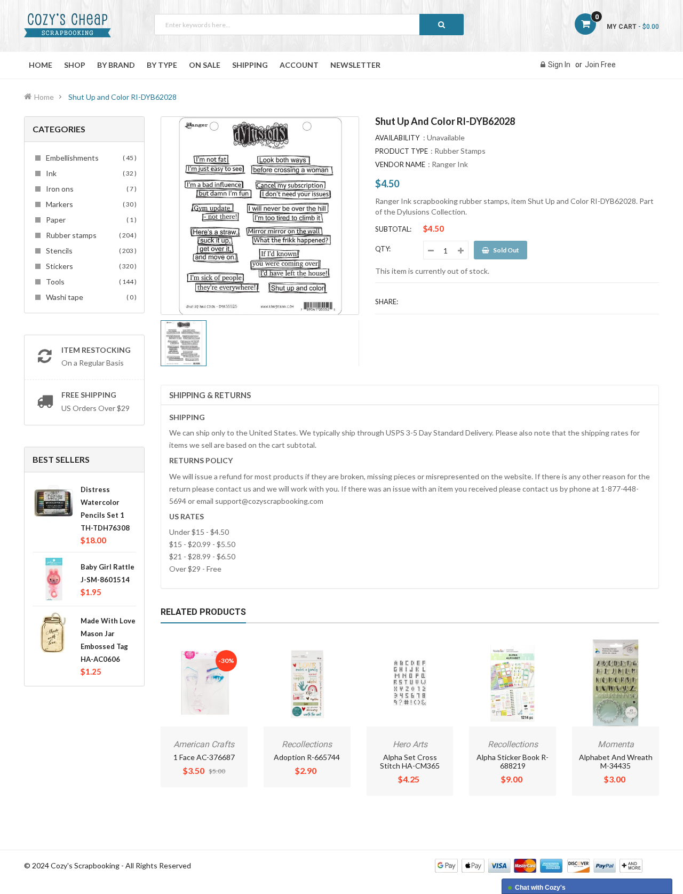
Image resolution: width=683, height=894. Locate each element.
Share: (386, 301)
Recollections (307, 744)
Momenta (616, 744)
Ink (89, 173)
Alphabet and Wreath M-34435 (616, 761)
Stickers (89, 266)
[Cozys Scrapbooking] (538, 864)
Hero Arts (410, 744)
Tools (89, 281)
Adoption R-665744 (307, 757)
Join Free (600, 64)
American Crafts (203, 744)
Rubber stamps (89, 235)
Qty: (383, 248)
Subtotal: (393, 229)
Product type (401, 151)
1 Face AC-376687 (204, 757)
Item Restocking (96, 349)
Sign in (559, 64)
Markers (89, 204)
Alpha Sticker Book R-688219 (512, 761)
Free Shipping (88, 394)
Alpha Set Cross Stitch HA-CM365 (410, 761)
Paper (89, 219)
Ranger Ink (450, 164)
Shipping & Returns (210, 395)
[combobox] (309, 24)
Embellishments (89, 157)
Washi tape (89, 297)
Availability (397, 137)
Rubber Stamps (460, 150)
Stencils (89, 250)
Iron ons (89, 188)
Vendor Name (400, 164)
